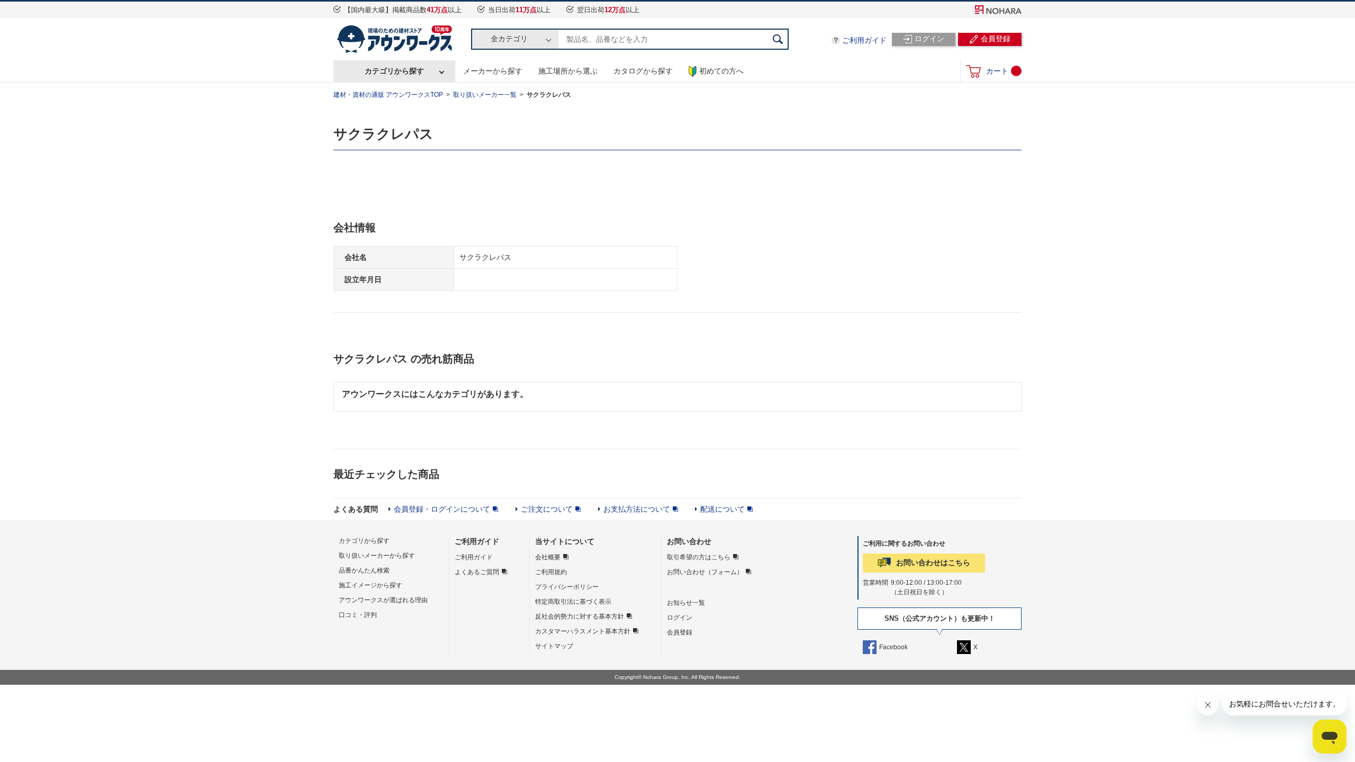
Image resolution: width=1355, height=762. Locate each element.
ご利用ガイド (864, 40)
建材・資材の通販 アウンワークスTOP (388, 94)
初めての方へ (721, 71)
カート (997, 71)
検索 (778, 39)
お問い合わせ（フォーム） (705, 572)
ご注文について (547, 509)
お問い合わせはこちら (933, 562)
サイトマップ (554, 646)
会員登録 (679, 632)
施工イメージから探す (370, 585)
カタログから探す (643, 71)
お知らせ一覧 (686, 602)
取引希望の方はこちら (698, 557)
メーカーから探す (492, 71)
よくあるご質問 (477, 572)
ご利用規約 (551, 572)
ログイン (679, 617)
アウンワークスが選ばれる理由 (383, 600)
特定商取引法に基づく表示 (573, 601)
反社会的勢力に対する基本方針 (579, 616)
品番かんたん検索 (364, 570)
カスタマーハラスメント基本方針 (582, 631)
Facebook (893, 647)
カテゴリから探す (394, 71)
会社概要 (548, 557)
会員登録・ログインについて (442, 509)
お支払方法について (636, 509)
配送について (722, 509)
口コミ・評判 (358, 615)
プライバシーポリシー (567, 587)
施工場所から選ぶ (568, 71)
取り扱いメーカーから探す (377, 555)
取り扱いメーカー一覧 (485, 94)
